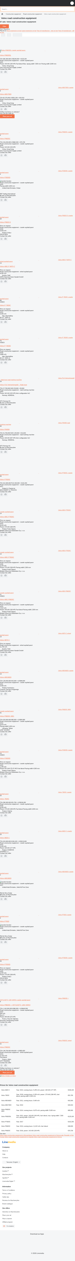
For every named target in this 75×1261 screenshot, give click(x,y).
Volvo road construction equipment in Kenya (48, 1137)
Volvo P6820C (5, 139)
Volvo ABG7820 (5, 94)
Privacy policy (6, 1193)
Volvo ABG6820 (5, 677)
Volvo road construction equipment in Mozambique (16, 1135)
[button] (72, 3)
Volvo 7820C (4, 799)
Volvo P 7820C (5, 305)
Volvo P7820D (5, 964)
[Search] (72, 9)
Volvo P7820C (5, 479)
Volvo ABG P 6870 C (7, 266)
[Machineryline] (2, 14)
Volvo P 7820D (5, 346)
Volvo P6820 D (5, 222)
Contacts (5, 1157)
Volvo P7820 (4, 921)
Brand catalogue (7, 1204)
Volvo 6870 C (5, 640)
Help (3, 1154)
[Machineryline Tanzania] (13, 3)
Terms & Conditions (8, 1190)
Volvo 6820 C (5, 838)
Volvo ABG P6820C (7, 599)
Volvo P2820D (5, 177)
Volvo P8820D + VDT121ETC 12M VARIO (15, 1005)
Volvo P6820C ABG (7, 716)
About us (5, 1151)
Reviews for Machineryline (10, 1200)
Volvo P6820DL (5, 55)
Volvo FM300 (4, 429)
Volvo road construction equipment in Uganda (19, 1137)
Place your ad (7, 116)
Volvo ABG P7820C (7, 517)
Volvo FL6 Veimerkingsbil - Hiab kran (13, 385)
